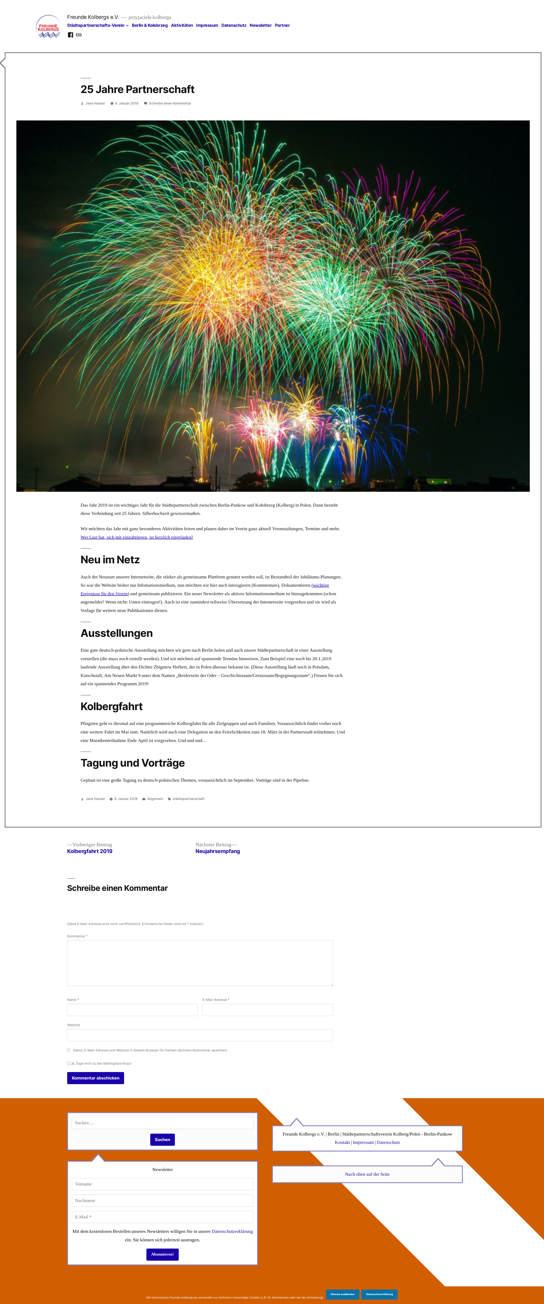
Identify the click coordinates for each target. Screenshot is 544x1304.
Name (73, 1000)
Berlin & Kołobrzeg (150, 25)
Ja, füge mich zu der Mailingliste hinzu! (100, 1063)
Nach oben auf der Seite (367, 1174)
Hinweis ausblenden (343, 1294)
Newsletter (261, 25)
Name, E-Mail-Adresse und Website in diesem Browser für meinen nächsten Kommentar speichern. (150, 1050)
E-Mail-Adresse (216, 1000)
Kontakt (342, 1142)
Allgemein (155, 799)
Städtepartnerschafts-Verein (95, 25)
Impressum (207, 25)
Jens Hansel (95, 103)
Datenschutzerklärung (232, 1231)
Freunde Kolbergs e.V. (93, 17)
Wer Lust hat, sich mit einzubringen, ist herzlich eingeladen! (137, 537)
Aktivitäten (182, 25)
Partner (282, 25)
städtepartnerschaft (189, 799)
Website (73, 1025)
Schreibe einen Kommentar (170, 103)
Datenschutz (233, 25)
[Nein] (539, 1295)
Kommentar (77, 936)
